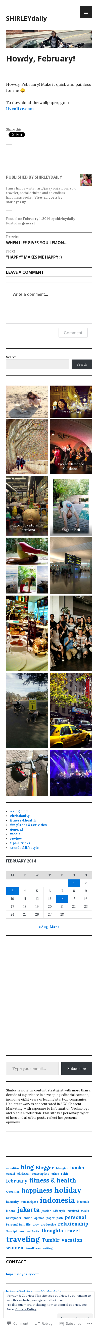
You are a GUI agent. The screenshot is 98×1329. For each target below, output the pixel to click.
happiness (37, 1190)
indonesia (57, 1200)
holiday (67, 1190)
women (15, 1247)
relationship (73, 1224)
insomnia (83, 1202)
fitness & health (23, 820)
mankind (73, 1211)
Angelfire (12, 1168)
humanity (12, 1202)
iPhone (11, 1211)
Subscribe (76, 1068)
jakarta (29, 1210)
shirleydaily (65, 219)
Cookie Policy (25, 1309)
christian (23, 1173)
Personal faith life (18, 1224)
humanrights (29, 1202)
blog (27, 1167)
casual (10, 1173)
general (28, 223)
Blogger (45, 1168)
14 (62, 899)
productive (48, 1224)
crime (55, 1173)
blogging (62, 1168)
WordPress (33, 1248)
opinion (39, 1218)
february (16, 1181)
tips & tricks (20, 843)
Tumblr (51, 1240)
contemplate (40, 1173)
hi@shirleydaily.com (22, 1274)
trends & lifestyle (24, 848)
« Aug (43, 927)
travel (72, 1231)
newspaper (13, 1218)
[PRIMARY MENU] (86, 12)
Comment (73, 332)
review (16, 838)
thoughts (52, 1231)
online (27, 1218)
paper (50, 1218)
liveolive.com (20, 108)
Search (11, 357)
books (77, 1168)
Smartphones (15, 1231)
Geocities (13, 1191)
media (15, 834)
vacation (72, 1240)
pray (36, 1224)
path (60, 1218)
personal (75, 1217)
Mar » (55, 927)
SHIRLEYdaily (26, 18)
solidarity (32, 1231)
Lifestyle (59, 1211)
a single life (19, 811)
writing (48, 1248)
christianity (20, 816)
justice (46, 1211)
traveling (23, 1239)
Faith (64, 1173)
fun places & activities (28, 825)
